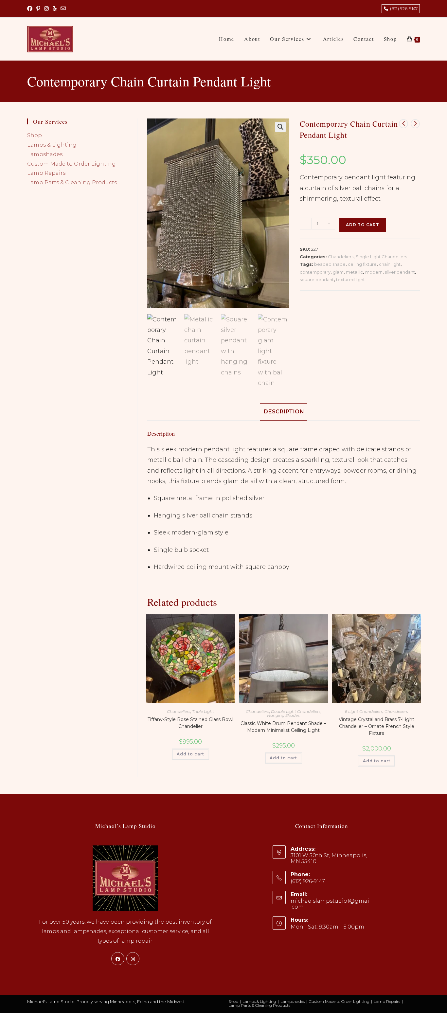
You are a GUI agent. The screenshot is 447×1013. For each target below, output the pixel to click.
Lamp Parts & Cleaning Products (72, 182)
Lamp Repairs (46, 173)
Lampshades (45, 154)
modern (374, 272)
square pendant (317, 279)
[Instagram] (132, 958)
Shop (34, 135)
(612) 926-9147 (403, 8)
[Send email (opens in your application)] (63, 9)
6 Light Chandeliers (364, 711)
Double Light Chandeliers (296, 711)
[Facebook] (117, 958)
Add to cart (362, 224)
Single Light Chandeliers (381, 256)
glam (338, 272)
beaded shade (330, 264)
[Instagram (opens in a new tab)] (46, 9)
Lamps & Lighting (52, 145)
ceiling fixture (362, 264)
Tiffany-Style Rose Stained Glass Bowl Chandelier (190, 722)
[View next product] (415, 123)
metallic (354, 272)
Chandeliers (340, 256)
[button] (280, 127)
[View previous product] (403, 123)
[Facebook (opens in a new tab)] (30, 9)
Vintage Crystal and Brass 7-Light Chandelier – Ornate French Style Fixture (376, 726)
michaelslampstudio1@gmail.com (331, 904)
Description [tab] (283, 411)
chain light (390, 264)
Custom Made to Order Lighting (71, 164)
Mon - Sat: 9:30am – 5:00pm (327, 927)
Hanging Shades (283, 715)
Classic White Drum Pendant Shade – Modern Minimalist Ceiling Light (283, 726)
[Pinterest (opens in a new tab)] (38, 9)
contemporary (315, 272)
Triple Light (203, 711)
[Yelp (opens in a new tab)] (55, 9)
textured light (350, 279)
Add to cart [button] (190, 753)
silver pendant (400, 272)
